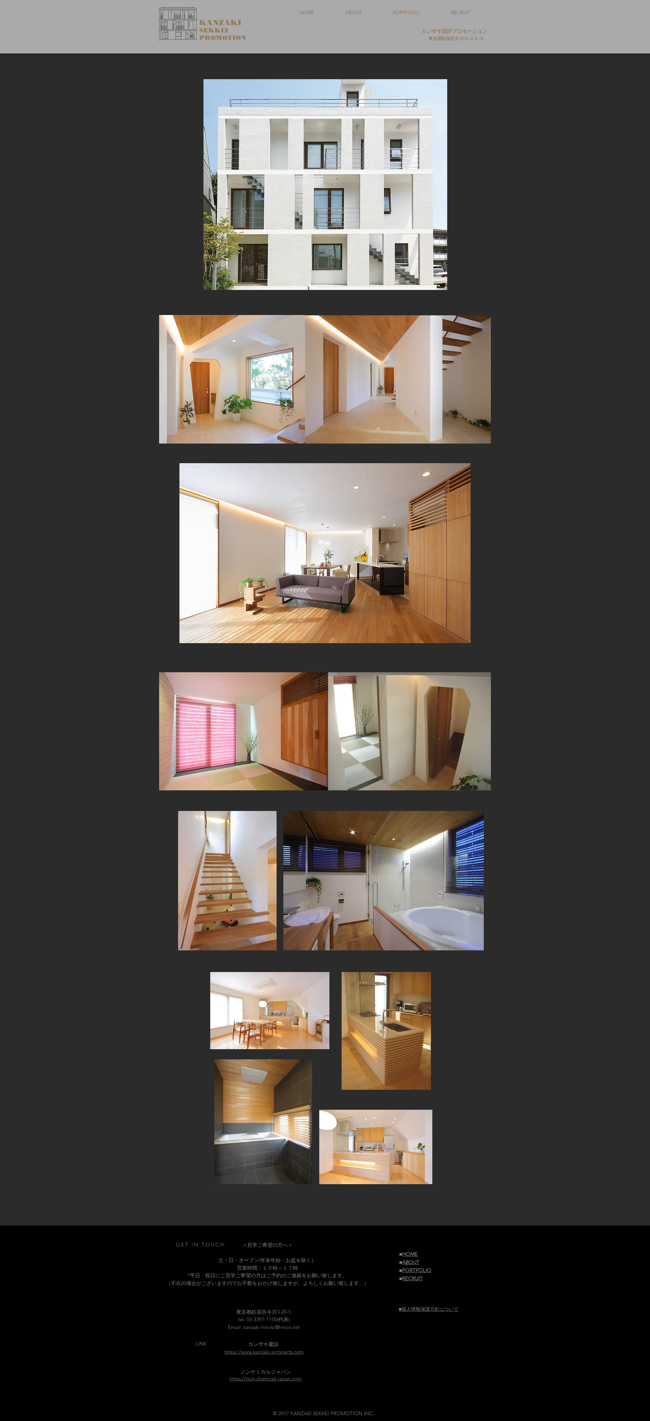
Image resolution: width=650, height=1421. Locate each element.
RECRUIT (412, 1278)
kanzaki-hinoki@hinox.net (271, 1327)
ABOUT (410, 1262)
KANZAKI (220, 22)
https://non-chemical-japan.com (266, 1378)
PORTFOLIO (416, 1270)
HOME (410, 1254)
